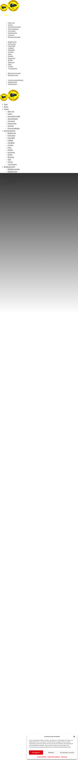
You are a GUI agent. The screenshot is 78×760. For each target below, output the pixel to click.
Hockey (11, 52)
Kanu (10, 54)
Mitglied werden (14, 73)
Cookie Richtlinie (41, 757)
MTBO (10, 60)
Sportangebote (10, 39)
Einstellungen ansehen (67, 752)
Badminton (12, 42)
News (6, 18)
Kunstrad (11, 58)
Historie (11, 35)
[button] (74, 736)
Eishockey (12, 44)
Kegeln (10, 56)
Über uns (11, 23)
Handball (11, 50)
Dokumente (12, 33)
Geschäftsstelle (14, 27)
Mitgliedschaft (10, 71)
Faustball (11, 46)
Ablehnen (51, 752)
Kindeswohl (12, 82)
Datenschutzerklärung (53, 757)
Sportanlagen (13, 29)
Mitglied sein (13, 75)
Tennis (10, 66)
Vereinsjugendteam (15, 80)
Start (6, 15)
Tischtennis (12, 68)
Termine (7, 86)
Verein (7, 20)
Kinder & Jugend (11, 78)
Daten (10, 25)
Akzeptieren (36, 752)
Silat (10, 64)
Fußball (11, 48)
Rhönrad (11, 62)
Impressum (64, 757)
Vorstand (11, 31)
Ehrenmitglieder (14, 37)
